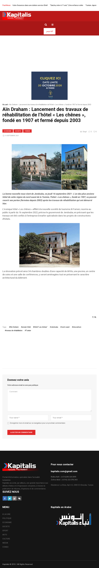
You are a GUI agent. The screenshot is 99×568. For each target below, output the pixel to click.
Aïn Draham (14, 327)
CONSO (5, 547)
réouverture (77, 327)
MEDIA (5, 543)
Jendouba (54, 327)
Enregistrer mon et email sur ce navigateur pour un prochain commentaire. (38, 423)
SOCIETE (18, 131)
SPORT (5, 530)
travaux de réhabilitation (14, 330)
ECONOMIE (7, 131)
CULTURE (6, 538)
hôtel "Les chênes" (40, 327)
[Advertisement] (49, 53)
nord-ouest (65, 327)
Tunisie (27, 131)
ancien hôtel (26, 327)
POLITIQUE (6, 518)
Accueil (5, 104)
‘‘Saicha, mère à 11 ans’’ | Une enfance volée (61, 5)
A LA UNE (6, 514)
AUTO (4, 534)
